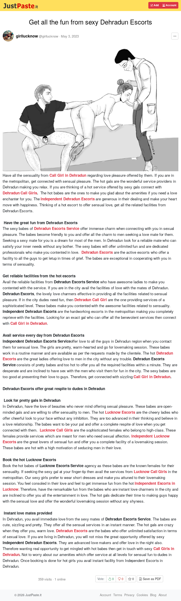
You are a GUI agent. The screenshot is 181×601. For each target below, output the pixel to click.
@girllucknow (48, 36)
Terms (117, 595)
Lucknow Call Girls (56, 430)
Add (156, 5)
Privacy (129, 595)
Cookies (142, 595)
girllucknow (27, 36)
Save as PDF (151, 579)
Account (170, 5)
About (162, 595)
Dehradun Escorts (97, 252)
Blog (153, 595)
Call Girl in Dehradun (67, 175)
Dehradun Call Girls (20, 192)
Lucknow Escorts (120, 412)
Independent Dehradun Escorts (67, 198)
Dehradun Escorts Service (56, 228)
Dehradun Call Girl (90, 299)
